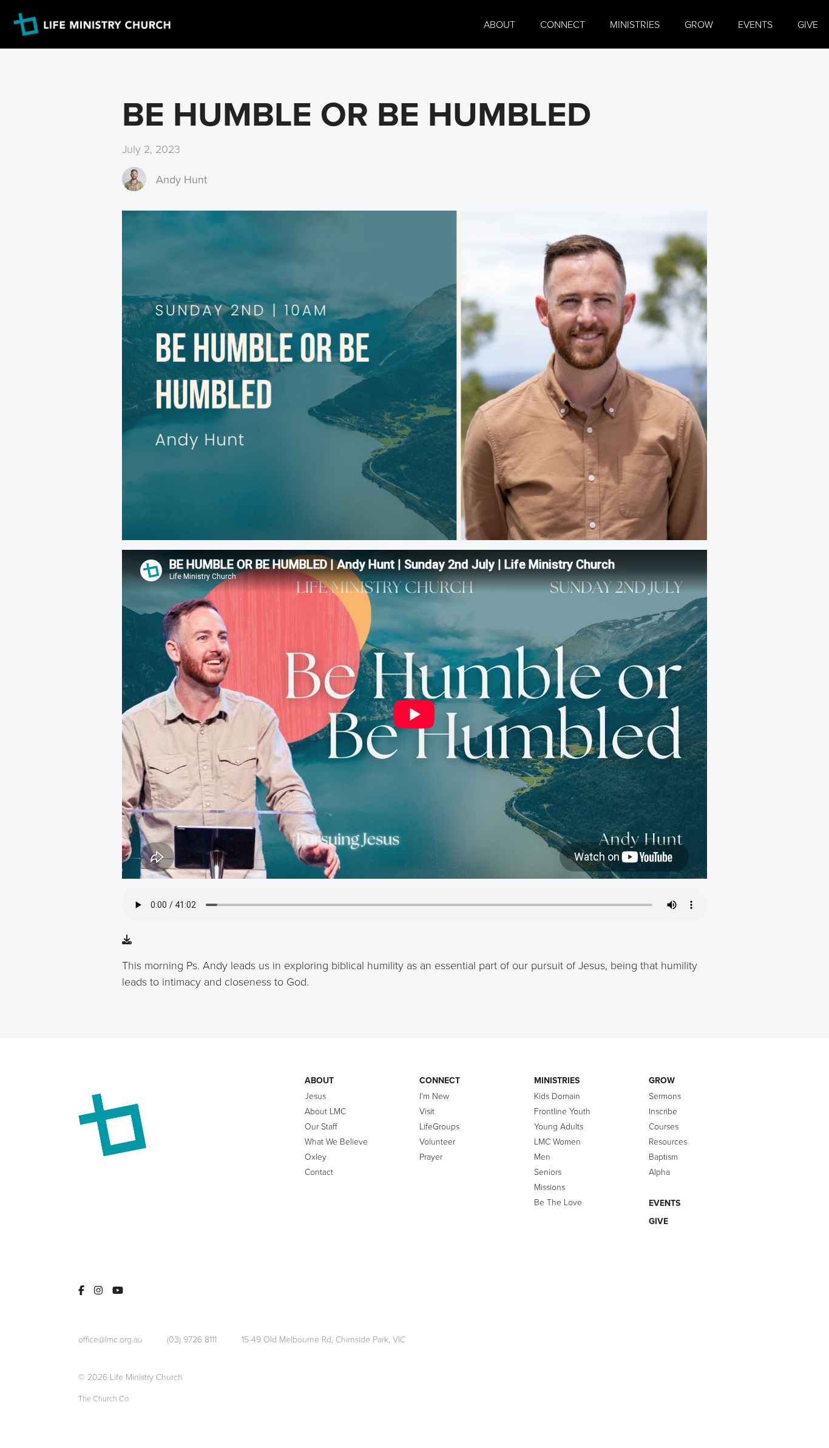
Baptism (663, 1156)
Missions (549, 1187)
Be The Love (558, 1202)
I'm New (434, 1095)
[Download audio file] (127, 939)
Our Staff (321, 1126)
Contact (319, 1171)
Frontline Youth (562, 1111)
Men (542, 1156)
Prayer (430, 1156)
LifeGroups (439, 1126)
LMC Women (557, 1141)
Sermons (665, 1095)
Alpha (659, 1171)
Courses (663, 1126)
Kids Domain (557, 1095)
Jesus (315, 1095)
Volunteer (437, 1141)
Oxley (316, 1156)
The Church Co (103, 1398)
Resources (668, 1141)
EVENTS (664, 1203)
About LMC (325, 1111)
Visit (427, 1111)
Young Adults (558, 1126)
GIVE (658, 1221)
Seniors (547, 1171)
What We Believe (336, 1141)
